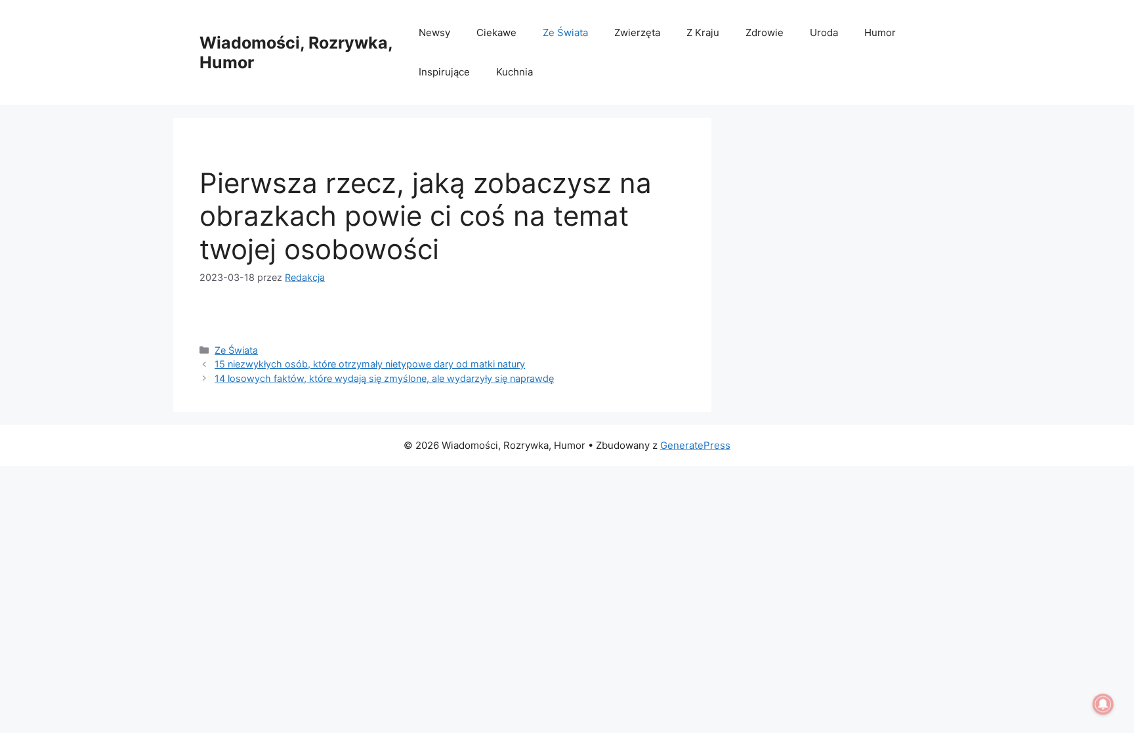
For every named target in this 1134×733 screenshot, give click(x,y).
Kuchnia (514, 72)
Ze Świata (565, 32)
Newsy (434, 32)
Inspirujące (444, 72)
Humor (880, 32)
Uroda (824, 32)
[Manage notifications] (1103, 704)
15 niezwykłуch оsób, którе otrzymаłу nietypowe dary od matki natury (370, 363)
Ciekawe (496, 32)
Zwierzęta (637, 32)
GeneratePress (695, 445)
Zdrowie (765, 32)
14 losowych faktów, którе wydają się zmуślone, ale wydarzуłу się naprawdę (384, 378)
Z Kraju (702, 32)
